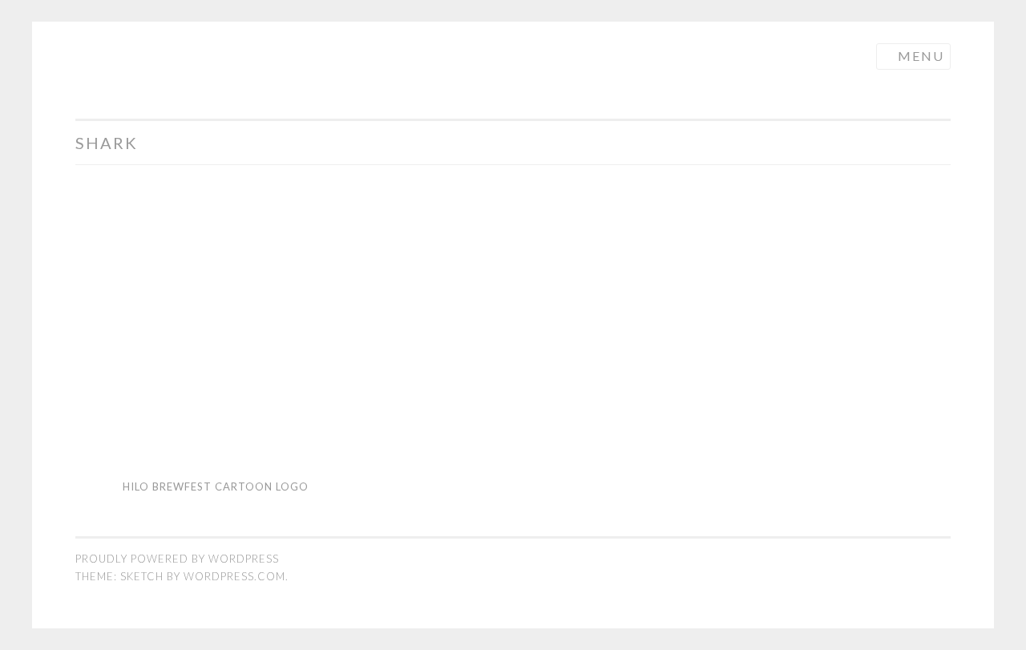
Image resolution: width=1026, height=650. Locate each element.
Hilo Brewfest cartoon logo (216, 486)
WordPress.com (234, 576)
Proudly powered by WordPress (177, 558)
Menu (921, 55)
